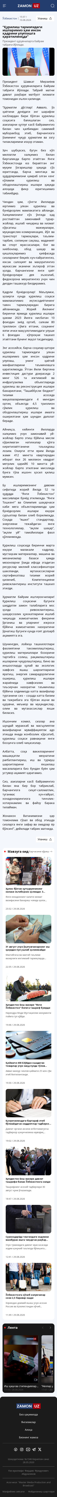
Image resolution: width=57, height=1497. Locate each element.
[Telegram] (34, 1449)
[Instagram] (22, 1449)
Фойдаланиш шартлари (41, 1491)
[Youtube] (28, 1449)
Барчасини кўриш (39, 851)
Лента (13, 1327)
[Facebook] (16, 1449)
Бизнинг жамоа (28, 1437)
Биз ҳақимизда (28, 1414)
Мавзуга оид (18, 851)
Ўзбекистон (10, 18)
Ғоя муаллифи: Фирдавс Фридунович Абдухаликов (28, 1472)
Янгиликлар (28, 1422)
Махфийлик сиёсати (14, 1491)
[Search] (52, 6)
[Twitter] (40, 1449)
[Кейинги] (50, 1327)
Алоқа (28, 1429)
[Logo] (28, 5)
